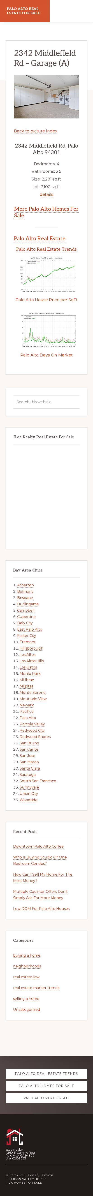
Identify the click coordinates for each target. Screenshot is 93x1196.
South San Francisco (38, 781)
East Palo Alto (29, 629)
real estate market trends (36, 988)
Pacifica (26, 711)
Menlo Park (30, 673)
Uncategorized (26, 1009)
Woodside (28, 800)
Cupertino (26, 617)
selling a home (26, 999)
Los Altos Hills (32, 661)
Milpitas (26, 686)
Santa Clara (30, 768)
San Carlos (29, 749)
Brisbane (25, 598)
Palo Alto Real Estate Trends (46, 249)
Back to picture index (35, 131)
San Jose (27, 756)
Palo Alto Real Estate (39, 238)
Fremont (28, 642)
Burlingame (28, 604)
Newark (27, 705)
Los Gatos (28, 667)
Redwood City (32, 730)
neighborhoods (27, 966)
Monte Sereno (33, 692)
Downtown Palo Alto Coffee (38, 846)
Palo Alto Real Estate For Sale (23, 11)
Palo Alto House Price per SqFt (47, 299)
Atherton (25, 585)
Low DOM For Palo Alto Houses (41, 909)
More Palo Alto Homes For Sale (46, 212)
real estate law (26, 977)
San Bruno (29, 743)
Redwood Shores (35, 737)
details (46, 194)
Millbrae (27, 680)
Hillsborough (31, 648)
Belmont (25, 591)
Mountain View (33, 699)
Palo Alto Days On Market (46, 355)
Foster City (26, 636)
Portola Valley (32, 724)
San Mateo (29, 762)
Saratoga (28, 775)
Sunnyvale (29, 787)
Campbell (26, 610)
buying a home (26, 955)
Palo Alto (28, 718)
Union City (29, 793)
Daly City (25, 623)
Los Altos (27, 654)
